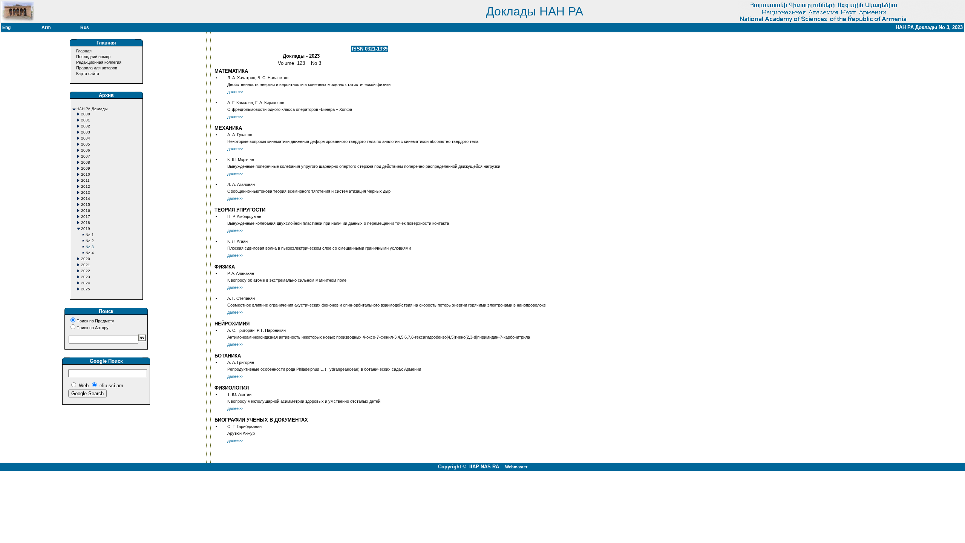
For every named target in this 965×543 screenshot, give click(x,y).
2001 (85, 120)
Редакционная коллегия (98, 62)
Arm (46, 27)
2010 (85, 174)
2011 (85, 180)
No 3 (90, 247)
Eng (6, 27)
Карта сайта (87, 73)
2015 (85, 204)
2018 (85, 223)
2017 (85, 217)
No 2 (90, 241)
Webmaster (516, 467)
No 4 (90, 253)
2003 (85, 132)
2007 (85, 156)
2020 (85, 259)
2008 (85, 162)
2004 (85, 138)
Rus (84, 27)
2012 (85, 186)
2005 (85, 144)
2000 (85, 114)
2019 (85, 229)
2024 (85, 283)
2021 (85, 265)
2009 (85, 168)
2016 (85, 211)
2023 (85, 277)
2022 (85, 271)
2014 (85, 198)
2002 (85, 126)
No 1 (90, 235)
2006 (85, 150)
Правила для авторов (96, 68)
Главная (84, 51)
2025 (85, 289)
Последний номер (93, 56)
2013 (85, 192)
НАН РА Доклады (92, 109)
